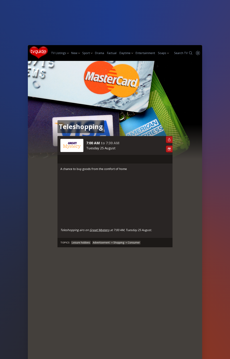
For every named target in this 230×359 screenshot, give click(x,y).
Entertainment (145, 53)
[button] (169, 139)
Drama (99, 53)
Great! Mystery (99, 230)
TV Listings (58, 53)
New (74, 53)
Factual (111, 53)
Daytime (124, 53)
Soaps (162, 53)
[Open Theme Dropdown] (198, 53)
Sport (86, 53)
